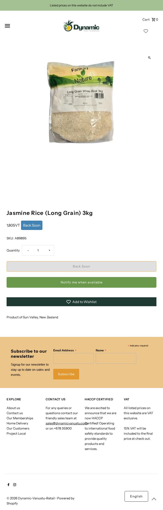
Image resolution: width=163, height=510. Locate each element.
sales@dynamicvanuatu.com (66, 423)
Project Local (16, 433)
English (136, 496)
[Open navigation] (31, 25)
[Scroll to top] (154, 499)
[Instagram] (14, 485)
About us (13, 408)
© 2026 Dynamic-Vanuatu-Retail (31, 498)
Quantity (13, 250)
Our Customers (18, 428)
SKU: (10, 238)
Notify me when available (82, 282)
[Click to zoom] (149, 58)
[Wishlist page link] (146, 32)
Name (101, 350)
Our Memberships (20, 418)
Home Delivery (17, 423)
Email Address (64, 350)
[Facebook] (8, 485)
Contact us (15, 413)
